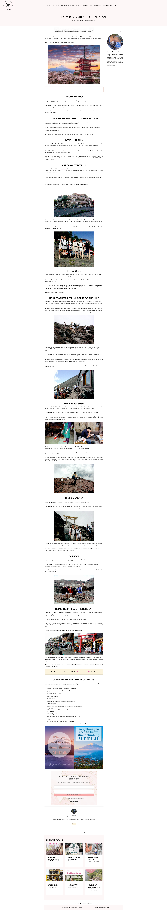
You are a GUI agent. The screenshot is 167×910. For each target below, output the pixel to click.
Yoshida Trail (64, 169)
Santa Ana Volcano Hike (84, 672)
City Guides (71, 5)
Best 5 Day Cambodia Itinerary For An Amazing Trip (54, 859)
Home (48, 5)
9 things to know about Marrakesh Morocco (54, 831)
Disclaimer (80, 907)
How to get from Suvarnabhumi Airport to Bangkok (92, 831)
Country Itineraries (82, 5)
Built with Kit (74, 801)
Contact (117, 5)
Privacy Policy (65, 907)
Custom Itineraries (107, 5)
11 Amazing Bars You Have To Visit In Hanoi (74, 859)
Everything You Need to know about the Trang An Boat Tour (94, 886)
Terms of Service (73, 907)
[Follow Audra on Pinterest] (75, 824)
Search (109, 29)
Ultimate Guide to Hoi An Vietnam (53, 884)
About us (54, 5)
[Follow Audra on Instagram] (73, 824)
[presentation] (54, 849)
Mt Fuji (46, 100)
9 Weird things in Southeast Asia (73, 884)
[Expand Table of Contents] (100, 89)
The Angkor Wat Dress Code (93, 858)
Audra (74, 20)
